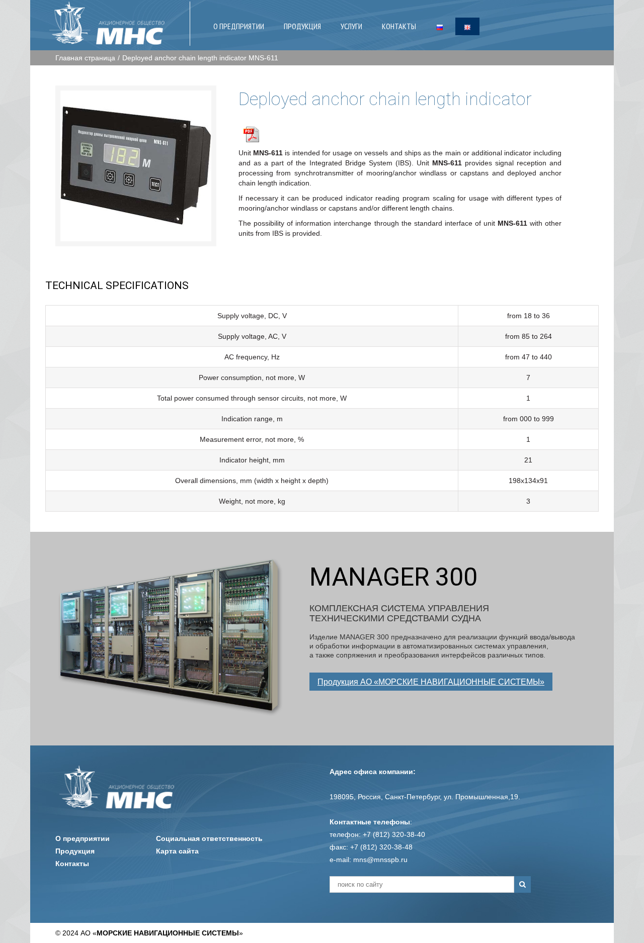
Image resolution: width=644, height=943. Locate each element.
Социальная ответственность (209, 838)
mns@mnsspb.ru (380, 860)
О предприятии (82, 838)
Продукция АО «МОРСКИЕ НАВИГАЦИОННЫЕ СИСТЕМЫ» (430, 682)
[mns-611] (135, 165)
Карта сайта (177, 851)
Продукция (75, 851)
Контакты (72, 864)
